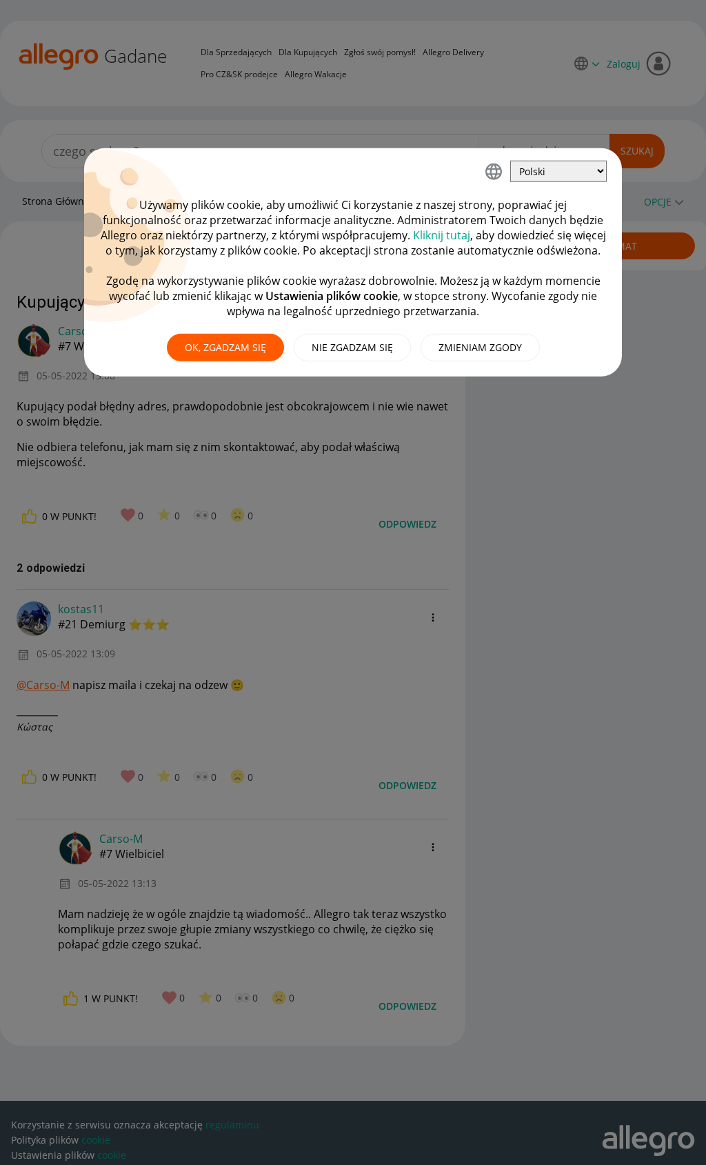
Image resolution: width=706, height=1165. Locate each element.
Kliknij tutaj (441, 235)
